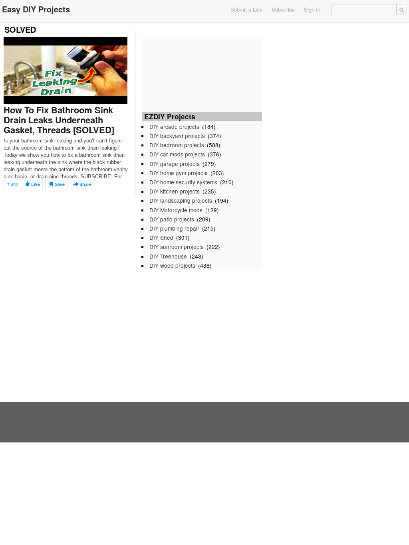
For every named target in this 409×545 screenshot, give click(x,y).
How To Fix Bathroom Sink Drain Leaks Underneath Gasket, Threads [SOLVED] (59, 119)
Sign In (312, 9)
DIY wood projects (172, 265)
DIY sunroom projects (176, 247)
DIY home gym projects (178, 173)
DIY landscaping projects (180, 200)
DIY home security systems (183, 182)
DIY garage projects (174, 164)
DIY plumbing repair (174, 228)
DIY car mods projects (177, 154)
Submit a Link (246, 9)
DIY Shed (161, 237)
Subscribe (283, 9)
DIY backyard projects (177, 136)
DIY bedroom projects (176, 145)
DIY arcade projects (174, 126)
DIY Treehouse (168, 256)
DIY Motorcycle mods (176, 210)
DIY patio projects (171, 219)
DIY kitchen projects (174, 191)
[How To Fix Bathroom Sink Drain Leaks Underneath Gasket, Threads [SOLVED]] (65, 70)
